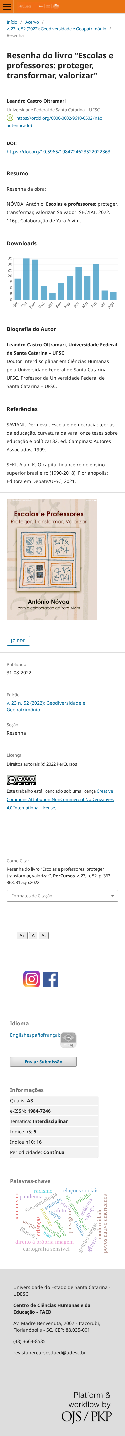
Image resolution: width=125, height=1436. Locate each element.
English (18, 1035)
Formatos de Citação (31, 896)
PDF (20, 641)
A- (43, 935)
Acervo (32, 22)
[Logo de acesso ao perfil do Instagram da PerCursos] (30, 985)
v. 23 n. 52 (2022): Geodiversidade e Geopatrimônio (56, 29)
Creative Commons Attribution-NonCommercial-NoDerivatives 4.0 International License (60, 799)
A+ (22, 935)
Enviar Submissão (43, 1062)
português (68, 1040)
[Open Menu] (6, 6)
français (52, 1035)
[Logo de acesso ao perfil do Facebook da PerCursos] (50, 985)
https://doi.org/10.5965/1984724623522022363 (58, 151)
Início (12, 22)
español (35, 1035)
